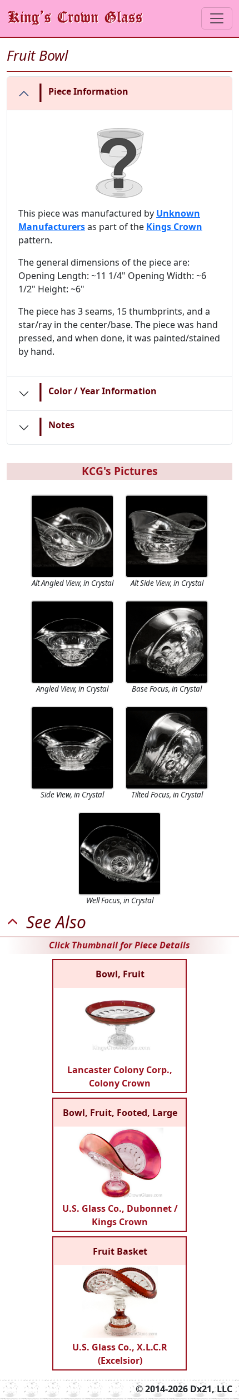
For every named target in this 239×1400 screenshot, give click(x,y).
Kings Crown (174, 227)
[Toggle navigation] (216, 18)
